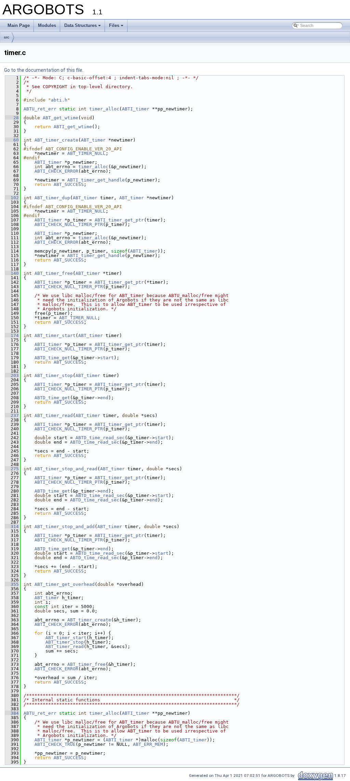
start (107, 357)
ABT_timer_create (56, 140)
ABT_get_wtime (60, 117)
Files (114, 25)
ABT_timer (93, 140)
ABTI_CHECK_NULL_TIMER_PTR (69, 224)
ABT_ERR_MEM (148, 744)
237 (12, 415)
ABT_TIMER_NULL (86, 153)
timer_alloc (104, 108)
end (104, 397)
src (6, 37)
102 (12, 197)
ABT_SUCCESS (69, 184)
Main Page (19, 25)
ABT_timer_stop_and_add (65, 526)
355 (12, 584)
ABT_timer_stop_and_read (66, 468)
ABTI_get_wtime (73, 126)
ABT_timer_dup (52, 197)
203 (12, 375)
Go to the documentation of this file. (43, 70)
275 (12, 468)
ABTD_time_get (52, 357)
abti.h (59, 100)
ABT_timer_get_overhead (65, 584)
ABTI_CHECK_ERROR (56, 171)
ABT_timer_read (54, 415)
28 (12, 117)
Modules (47, 25)
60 (12, 140)
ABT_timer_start (55, 335)
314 (12, 526)
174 (12, 335)
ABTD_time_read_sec (100, 437)
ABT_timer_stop (54, 375)
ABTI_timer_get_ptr (119, 220)
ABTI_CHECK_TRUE (55, 744)
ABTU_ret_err (40, 108)
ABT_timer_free (54, 273)
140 (12, 273)
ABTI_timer (135, 108)
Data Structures (80, 25)
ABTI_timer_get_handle (96, 180)
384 (12, 713)
